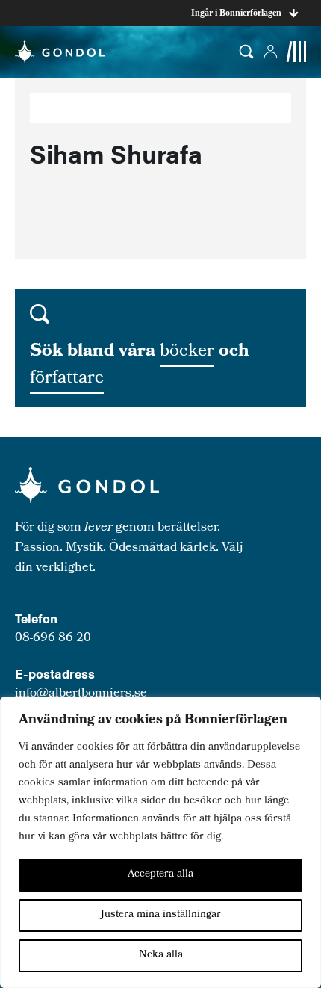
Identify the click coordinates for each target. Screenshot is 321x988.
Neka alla (161, 955)
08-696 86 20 (53, 638)
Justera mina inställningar (161, 915)
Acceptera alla (160, 874)
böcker (187, 352)
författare (67, 379)
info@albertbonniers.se (81, 694)
